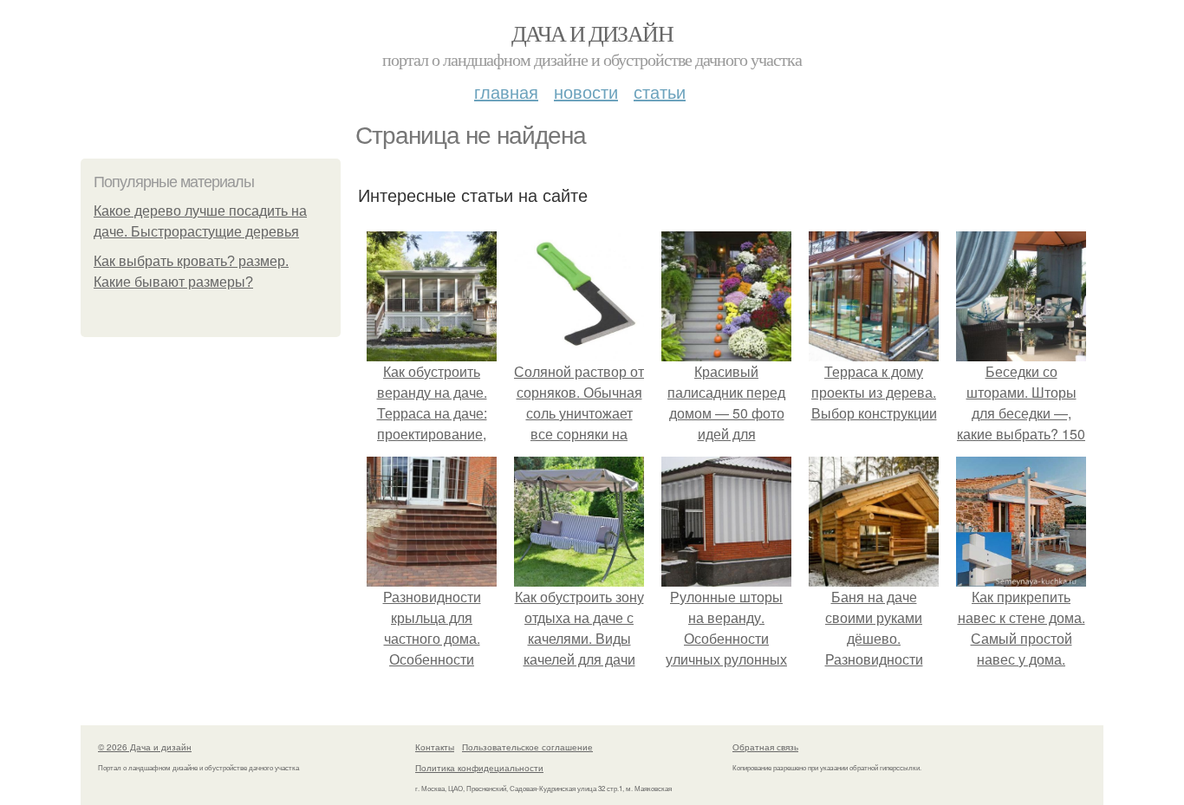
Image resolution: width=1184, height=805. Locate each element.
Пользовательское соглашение (527, 747)
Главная (506, 91)
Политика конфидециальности (479, 768)
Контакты (434, 747)
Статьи (660, 91)
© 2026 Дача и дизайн (145, 747)
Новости (586, 91)
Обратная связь (765, 747)
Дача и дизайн (592, 33)
